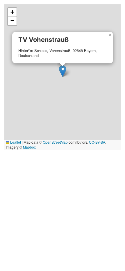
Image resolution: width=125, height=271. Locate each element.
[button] (62, 71)
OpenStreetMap (55, 142)
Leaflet (15, 142)
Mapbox (29, 147)
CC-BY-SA (97, 142)
